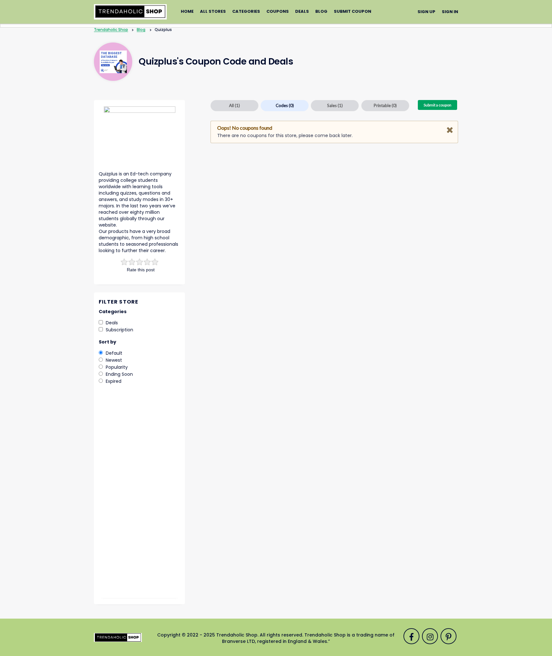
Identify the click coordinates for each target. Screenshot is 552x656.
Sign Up (426, 12)
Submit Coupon (352, 11)
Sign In (450, 12)
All (234, 105)
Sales (335, 105)
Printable (385, 105)
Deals (302, 11)
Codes (285, 105)
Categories (246, 11)
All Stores (213, 11)
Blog (321, 11)
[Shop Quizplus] (113, 61)
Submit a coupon (437, 105)
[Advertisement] (139, 495)
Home (187, 11)
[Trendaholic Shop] (130, 11)
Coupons (277, 11)
